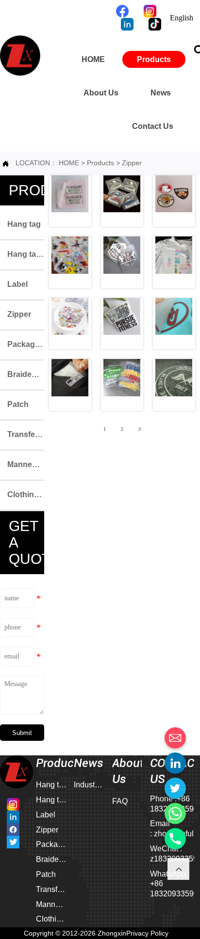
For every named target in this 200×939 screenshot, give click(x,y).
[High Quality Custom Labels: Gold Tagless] (174, 324)
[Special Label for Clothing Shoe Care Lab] (174, 262)
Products (101, 163)
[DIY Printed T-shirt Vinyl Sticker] (70, 262)
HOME (69, 163)
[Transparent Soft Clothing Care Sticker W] (122, 201)
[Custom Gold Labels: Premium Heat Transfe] (70, 385)
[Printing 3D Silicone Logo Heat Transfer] (122, 262)
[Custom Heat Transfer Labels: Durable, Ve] (70, 324)
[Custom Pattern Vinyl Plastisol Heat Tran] (70, 201)
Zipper (132, 163)
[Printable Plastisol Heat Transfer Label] (174, 201)
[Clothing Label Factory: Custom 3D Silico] (122, 385)
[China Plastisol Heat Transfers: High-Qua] (174, 385)
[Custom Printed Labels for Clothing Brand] (122, 324)
